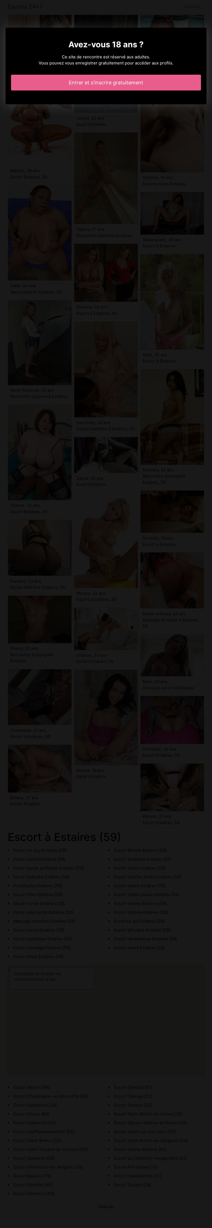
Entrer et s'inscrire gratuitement (106, 82)
